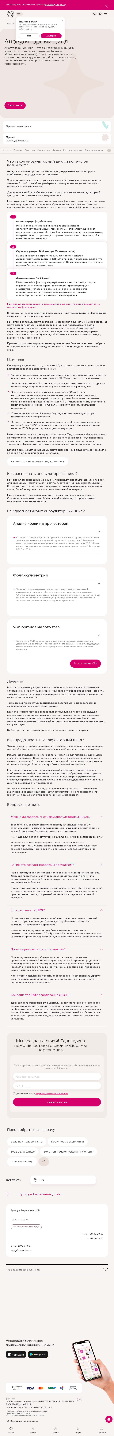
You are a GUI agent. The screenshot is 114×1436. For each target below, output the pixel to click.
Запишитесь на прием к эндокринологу (38, 461)
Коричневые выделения (67, 1141)
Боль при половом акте (27, 1141)
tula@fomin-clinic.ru (21, 1250)
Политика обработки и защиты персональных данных (27, 1411)
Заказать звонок (57, 1102)
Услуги (78, 1432)
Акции (11, 1432)
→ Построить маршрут (26, 1227)
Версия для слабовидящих (24, 1421)
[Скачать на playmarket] (38, 1354)
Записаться (15, 105)
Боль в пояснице (22, 1161)
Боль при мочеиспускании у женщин (68, 1151)
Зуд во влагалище (23, 1151)
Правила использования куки (18, 1414)
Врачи (33, 1432)
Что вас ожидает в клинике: (23, 1269)
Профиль (102, 1432)
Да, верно (51, 35)
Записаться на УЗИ (85, 663)
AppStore (49, 4)
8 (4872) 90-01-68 (20, 1246)
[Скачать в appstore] (16, 1354)
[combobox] (63, 1180)
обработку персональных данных (51, 1093)
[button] (57, 817)
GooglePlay (60, 4)
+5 (43, 1161)
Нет (29, 35)
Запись (55, 1432)
